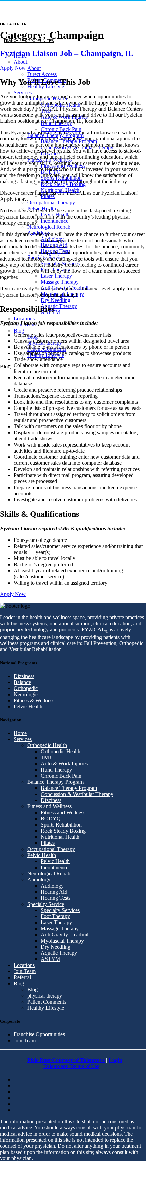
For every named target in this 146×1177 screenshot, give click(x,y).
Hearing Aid (54, 892)
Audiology (38, 879)
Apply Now (13, 68)
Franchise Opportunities (39, 1034)
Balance (22, 682)
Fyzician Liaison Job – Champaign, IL (66, 53)
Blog (19, 331)
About (20, 62)
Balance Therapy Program (55, 782)
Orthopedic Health (47, 745)
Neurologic (26, 694)
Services (23, 92)
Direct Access (42, 74)
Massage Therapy (60, 282)
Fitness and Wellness (49, 806)
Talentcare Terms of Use (71, 1066)
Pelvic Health (28, 706)
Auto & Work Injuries (64, 763)
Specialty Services (60, 910)
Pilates (48, 196)
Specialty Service (45, 904)
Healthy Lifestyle (45, 1008)
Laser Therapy (56, 276)
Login (115, 1060)
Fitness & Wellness (34, 700)
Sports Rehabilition (61, 825)
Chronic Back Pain (61, 129)
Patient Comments (46, 1002)
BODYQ (51, 818)
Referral (22, 977)
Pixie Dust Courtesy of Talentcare (66, 1060)
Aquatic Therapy (59, 306)
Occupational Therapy (51, 202)
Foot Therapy (55, 916)
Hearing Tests (55, 898)
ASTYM (50, 959)
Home (20, 733)
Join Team (25, 971)
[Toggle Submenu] (6, 387)
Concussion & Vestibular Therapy (77, 794)
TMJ (46, 757)
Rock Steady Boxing (63, 831)
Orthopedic (26, 688)
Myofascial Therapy (62, 941)
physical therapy (44, 996)
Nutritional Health (60, 837)
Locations (24, 318)
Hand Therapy (56, 770)
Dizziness (24, 676)
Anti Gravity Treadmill (65, 934)
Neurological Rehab (48, 227)
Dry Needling (55, 300)
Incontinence (54, 221)
